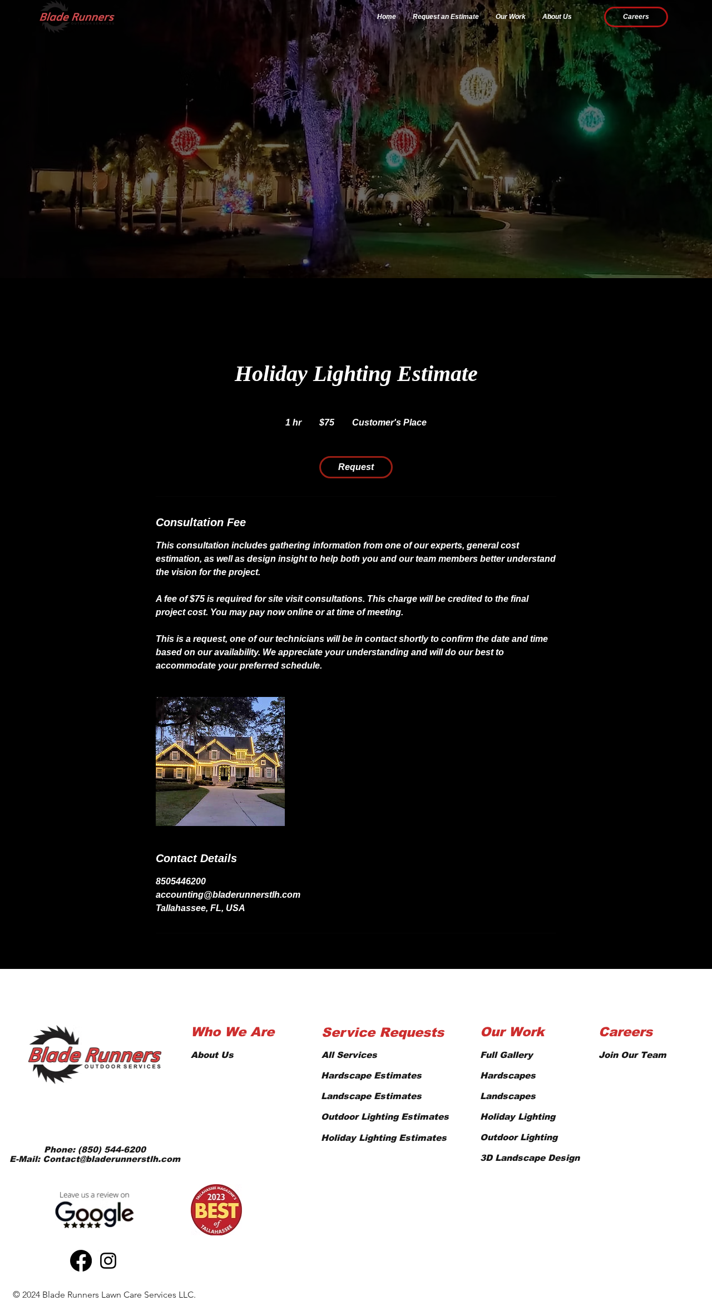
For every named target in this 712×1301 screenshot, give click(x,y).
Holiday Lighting (517, 1116)
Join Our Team (632, 1055)
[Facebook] (81, 1261)
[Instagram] (108, 1261)
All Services (349, 1055)
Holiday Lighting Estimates (384, 1137)
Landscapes (508, 1096)
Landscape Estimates (371, 1096)
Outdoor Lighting (518, 1137)
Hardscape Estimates (371, 1075)
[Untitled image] (220, 761)
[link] (356, 467)
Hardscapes (508, 1075)
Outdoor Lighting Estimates (385, 1116)
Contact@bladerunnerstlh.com (111, 1159)
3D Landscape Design (530, 1158)
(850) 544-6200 (112, 1149)
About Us (212, 1055)
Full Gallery (506, 1055)
